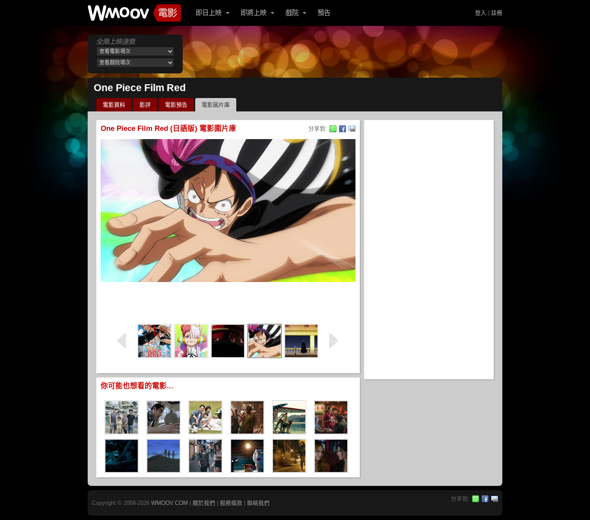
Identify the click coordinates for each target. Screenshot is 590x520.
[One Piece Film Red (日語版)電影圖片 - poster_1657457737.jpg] (154, 341)
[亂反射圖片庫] (205, 431)
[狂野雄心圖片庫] (289, 431)
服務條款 (231, 503)
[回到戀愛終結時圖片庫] (205, 470)
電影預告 (176, 104)
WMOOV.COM (169, 503)
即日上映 (209, 12)
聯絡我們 (258, 503)
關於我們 (204, 503)
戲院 (291, 12)
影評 (145, 104)
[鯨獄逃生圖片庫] (121, 470)
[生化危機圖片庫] (289, 470)
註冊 (496, 13)
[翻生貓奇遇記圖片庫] (247, 470)
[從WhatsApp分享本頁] (333, 128)
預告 (323, 12)
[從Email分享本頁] (352, 128)
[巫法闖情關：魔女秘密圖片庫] (331, 470)
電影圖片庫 (216, 104)
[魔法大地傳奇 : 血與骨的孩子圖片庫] (247, 431)
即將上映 (253, 12)
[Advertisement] (228, 301)
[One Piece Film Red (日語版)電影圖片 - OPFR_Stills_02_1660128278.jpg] (264, 341)
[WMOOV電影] (134, 13)
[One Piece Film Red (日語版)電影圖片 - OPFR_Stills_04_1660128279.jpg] (301, 341)
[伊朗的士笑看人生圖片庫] (163, 431)
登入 (480, 13)
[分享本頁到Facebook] (342, 128)
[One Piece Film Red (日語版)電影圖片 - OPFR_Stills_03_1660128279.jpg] (191, 341)
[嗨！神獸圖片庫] (121, 431)
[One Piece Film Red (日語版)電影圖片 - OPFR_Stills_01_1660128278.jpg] (228, 341)
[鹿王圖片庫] (163, 470)
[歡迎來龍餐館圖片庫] (331, 431)
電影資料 (114, 104)
